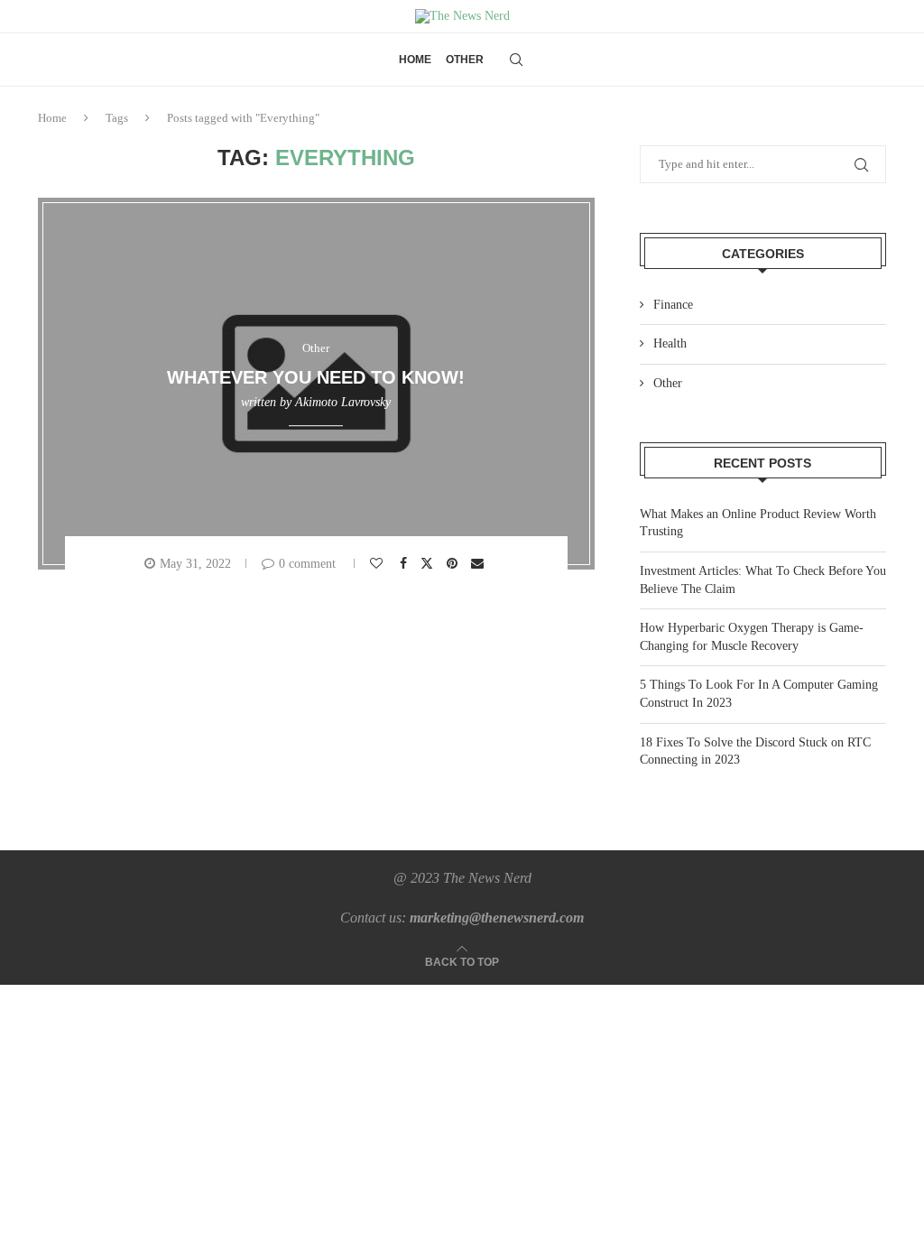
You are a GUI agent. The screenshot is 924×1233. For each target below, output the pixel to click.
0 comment (307, 563)
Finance (673, 304)
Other (465, 59)
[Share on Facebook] (405, 563)
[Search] (516, 59)
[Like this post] (378, 563)
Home (415, 59)
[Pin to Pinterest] (454, 563)
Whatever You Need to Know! (316, 377)
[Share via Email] (479, 563)
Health (670, 343)
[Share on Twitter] (429, 562)
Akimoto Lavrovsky (343, 402)
